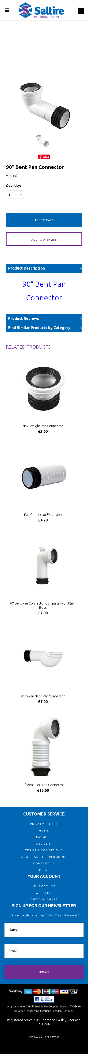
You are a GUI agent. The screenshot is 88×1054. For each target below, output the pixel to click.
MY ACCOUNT (44, 886)
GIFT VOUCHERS (44, 899)
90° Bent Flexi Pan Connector (43, 785)
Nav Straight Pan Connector (43, 426)
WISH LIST (44, 892)
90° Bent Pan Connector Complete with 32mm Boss (42, 605)
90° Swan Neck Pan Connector (43, 696)
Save (46, 157)
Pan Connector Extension (43, 515)
